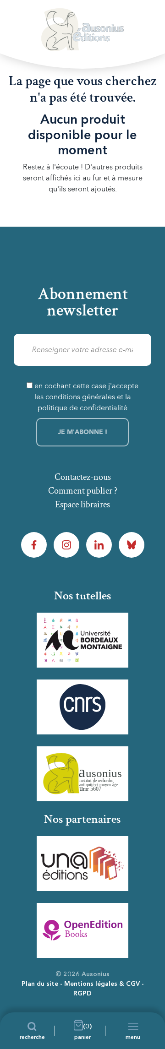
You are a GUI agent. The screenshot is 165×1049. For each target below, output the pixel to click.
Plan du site (40, 984)
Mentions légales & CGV (102, 984)
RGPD (82, 993)
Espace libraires (82, 505)
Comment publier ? (82, 491)
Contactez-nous (83, 477)
